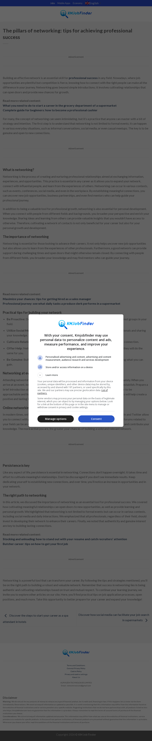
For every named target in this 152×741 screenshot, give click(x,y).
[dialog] (76, 370)
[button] (76, 375)
